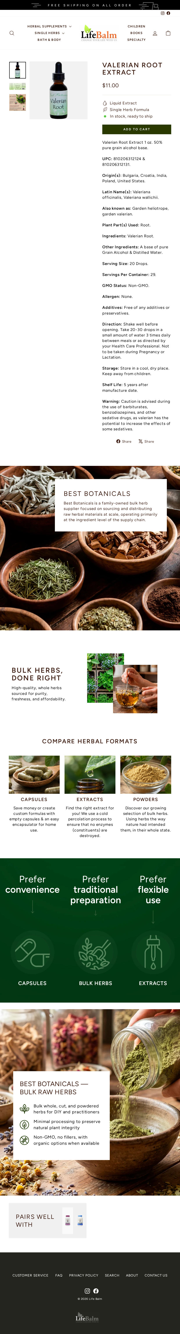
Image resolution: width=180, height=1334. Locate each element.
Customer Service (31, 1275)
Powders (145, 799)
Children (137, 26)
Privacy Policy (83, 1275)
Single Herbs (48, 33)
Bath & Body (49, 40)
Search (112, 1275)
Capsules (34, 799)
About (132, 1275)
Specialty (136, 40)
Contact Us (156, 1275)
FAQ (59, 1275)
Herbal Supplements (47, 26)
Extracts (90, 799)
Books (136, 33)
